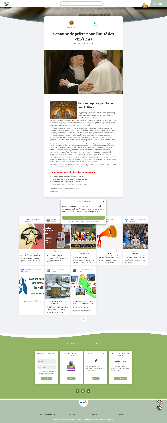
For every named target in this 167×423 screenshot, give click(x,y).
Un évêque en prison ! (57, 251)
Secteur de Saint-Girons (58, 269)
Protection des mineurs (48, 414)
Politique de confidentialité (85, 221)
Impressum (96, 221)
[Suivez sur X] (83, 391)
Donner (71, 378)
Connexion (119, 414)
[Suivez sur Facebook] (77, 391)
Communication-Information (137, 219)
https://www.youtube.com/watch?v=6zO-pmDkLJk (82, 161)
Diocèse (95, 26)
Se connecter (120, 378)
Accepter (83, 218)
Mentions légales (90, 419)
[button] (104, 201)
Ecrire (95, 378)
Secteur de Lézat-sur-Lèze (85, 269)
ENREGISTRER (47, 378)
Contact (95, 414)
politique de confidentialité (46, 374)
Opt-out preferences (73, 221)
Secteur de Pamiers (109, 219)
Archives (72, 414)
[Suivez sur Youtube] (88, 391)
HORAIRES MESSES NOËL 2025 (31, 301)
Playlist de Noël (31, 251)
